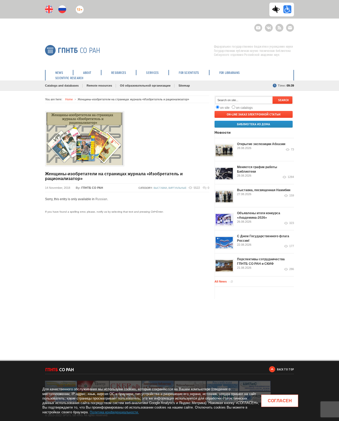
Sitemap (184, 85)
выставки (160, 188)
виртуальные (177, 188)
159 (291, 195)
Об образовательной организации (145, 85)
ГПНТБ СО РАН (92, 187)
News (59, 72)
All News (221, 281)
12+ (78, 7)
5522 (197, 187)
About (87, 72)
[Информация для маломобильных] (287, 9)
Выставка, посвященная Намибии (263, 190)
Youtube (258, 25)
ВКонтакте (269, 25)
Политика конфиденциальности (114, 412)
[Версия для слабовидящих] (277, 9)
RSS (278, 25)
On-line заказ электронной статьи (253, 114)
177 (291, 246)
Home (69, 99)
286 (291, 269)
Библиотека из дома (253, 124)
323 (291, 223)
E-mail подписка (290, 28)
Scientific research (69, 78)
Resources (118, 72)
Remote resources (99, 85)
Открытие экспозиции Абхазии (261, 144)
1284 (291, 177)
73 (292, 149)
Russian (101, 199)
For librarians (229, 72)
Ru (62, 9)
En (49, 9)
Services (152, 72)
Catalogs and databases (62, 85)
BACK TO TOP (285, 369)
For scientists (189, 72)
